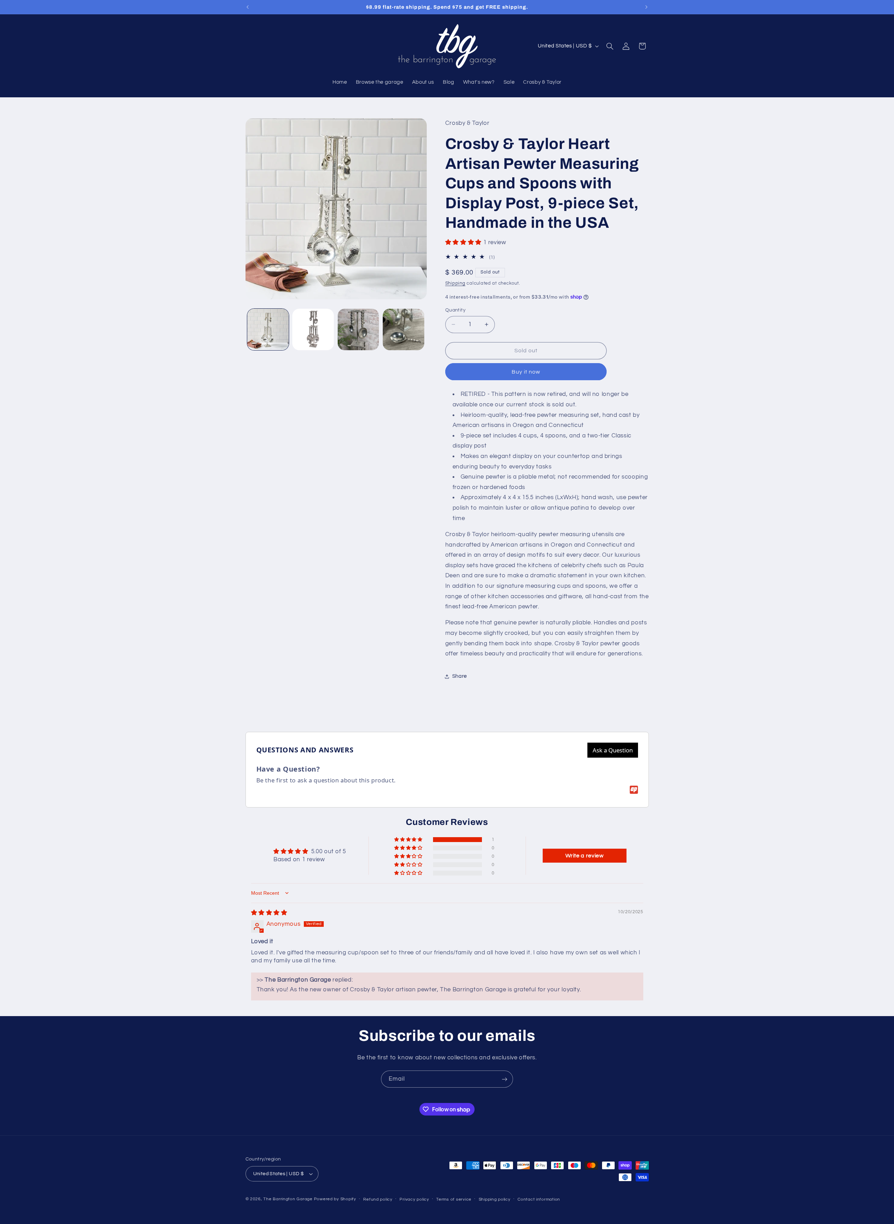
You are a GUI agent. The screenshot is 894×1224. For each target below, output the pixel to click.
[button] (610, 46)
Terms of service (453, 1199)
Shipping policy (495, 1199)
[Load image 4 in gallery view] (403, 329)
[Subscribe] (505, 1079)
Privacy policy (414, 1199)
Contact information (539, 1199)
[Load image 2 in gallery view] (313, 329)
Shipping (455, 283)
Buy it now (526, 372)
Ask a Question (613, 750)
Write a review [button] (584, 855)
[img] (269, 913)
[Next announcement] (646, 7)
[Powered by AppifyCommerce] (634, 790)
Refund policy (378, 1199)
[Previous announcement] (247, 7)
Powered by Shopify (335, 1199)
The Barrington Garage (287, 1199)
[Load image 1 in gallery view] (268, 329)
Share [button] (459, 676)
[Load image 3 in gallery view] (358, 329)
